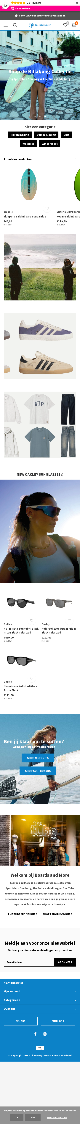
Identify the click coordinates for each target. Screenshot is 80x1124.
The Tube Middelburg (22, 914)
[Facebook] (35, 1034)
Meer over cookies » (57, 1117)
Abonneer (65, 962)
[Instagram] (45, 1034)
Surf (66, 135)
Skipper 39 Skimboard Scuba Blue (25, 216)
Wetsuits (28, 143)
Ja (16, 1117)
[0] (73, 25)
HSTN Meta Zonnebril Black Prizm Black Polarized (21, 630)
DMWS (46, 1055)
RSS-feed (66, 1055)
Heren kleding (20, 135)
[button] (5, 25)
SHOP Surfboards (38, 771)
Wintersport (50, 143)
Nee (33, 1117)
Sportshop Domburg (57, 914)
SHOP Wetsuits (38, 758)
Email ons (58, 1021)
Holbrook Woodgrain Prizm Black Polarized (58, 630)
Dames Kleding (46, 135)
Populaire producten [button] (18, 159)
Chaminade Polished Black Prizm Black (20, 688)
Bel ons (20, 1021)
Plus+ (55, 1055)
